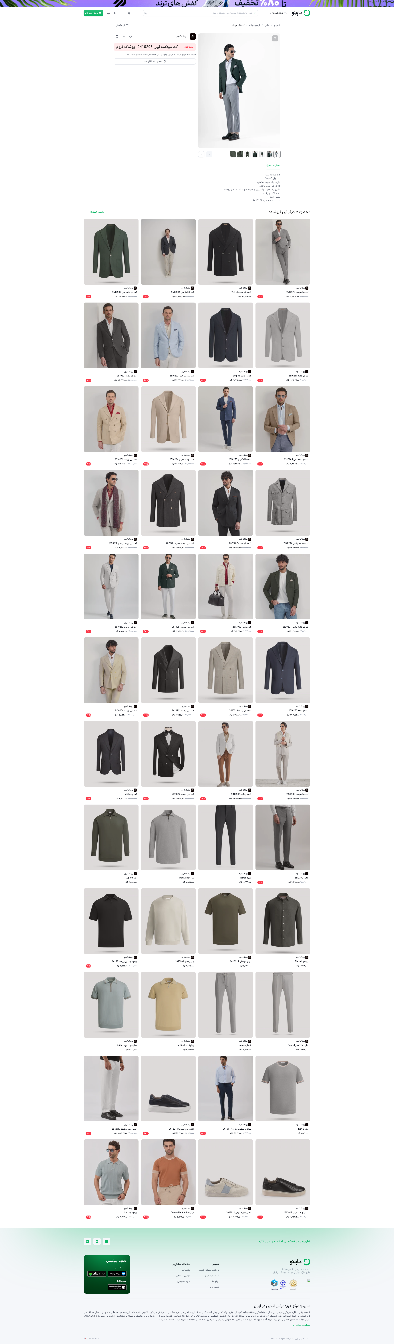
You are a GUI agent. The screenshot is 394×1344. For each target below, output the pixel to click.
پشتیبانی (186, 1270)
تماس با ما (214, 1287)
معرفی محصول (273, 165)
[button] (129, 13)
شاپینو (277, 25)
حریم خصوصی (183, 1281)
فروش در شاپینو (212, 1275)
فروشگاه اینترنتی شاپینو (209, 1270)
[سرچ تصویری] (145, 12)
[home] (301, 13)
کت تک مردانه (238, 25)
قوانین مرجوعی (183, 1275)
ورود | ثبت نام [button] (91, 13)
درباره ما (215, 1281)
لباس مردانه (254, 25)
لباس (267, 25)
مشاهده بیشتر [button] (303, 1325)
